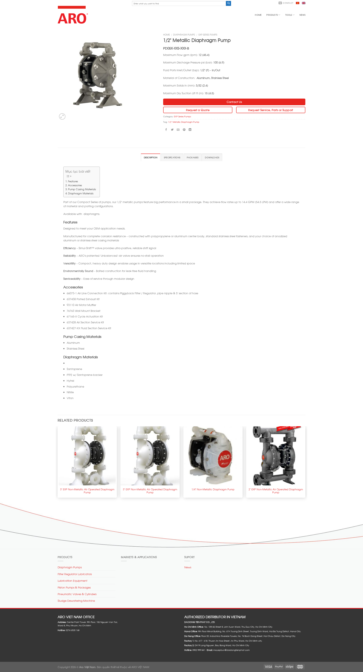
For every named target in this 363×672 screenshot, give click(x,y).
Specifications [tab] (172, 157)
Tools (288, 14)
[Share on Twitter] (172, 129)
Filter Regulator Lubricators (75, 574)
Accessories (75, 185)
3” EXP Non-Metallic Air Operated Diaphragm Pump (87, 491)
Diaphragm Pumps (184, 34)
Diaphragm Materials (80, 193)
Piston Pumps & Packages (74, 587)
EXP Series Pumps (208, 34)
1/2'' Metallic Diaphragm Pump (183, 121)
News (302, 14)
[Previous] (58, 463)
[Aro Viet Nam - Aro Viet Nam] (74, 15)
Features (73, 181)
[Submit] (228, 3)
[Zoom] (62, 116)
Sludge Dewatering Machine (76, 600)
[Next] (305, 463)
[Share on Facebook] (166, 129)
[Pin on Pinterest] (184, 129)
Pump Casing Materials (82, 189)
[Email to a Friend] (178, 129)
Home (258, 14)
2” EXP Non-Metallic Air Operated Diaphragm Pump (276, 491)
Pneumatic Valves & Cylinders (77, 594)
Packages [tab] (193, 157)
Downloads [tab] (212, 157)
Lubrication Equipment (72, 580)
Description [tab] (150, 157)
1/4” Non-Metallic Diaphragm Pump (213, 489)
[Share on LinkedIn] (190, 129)
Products (272, 14)
